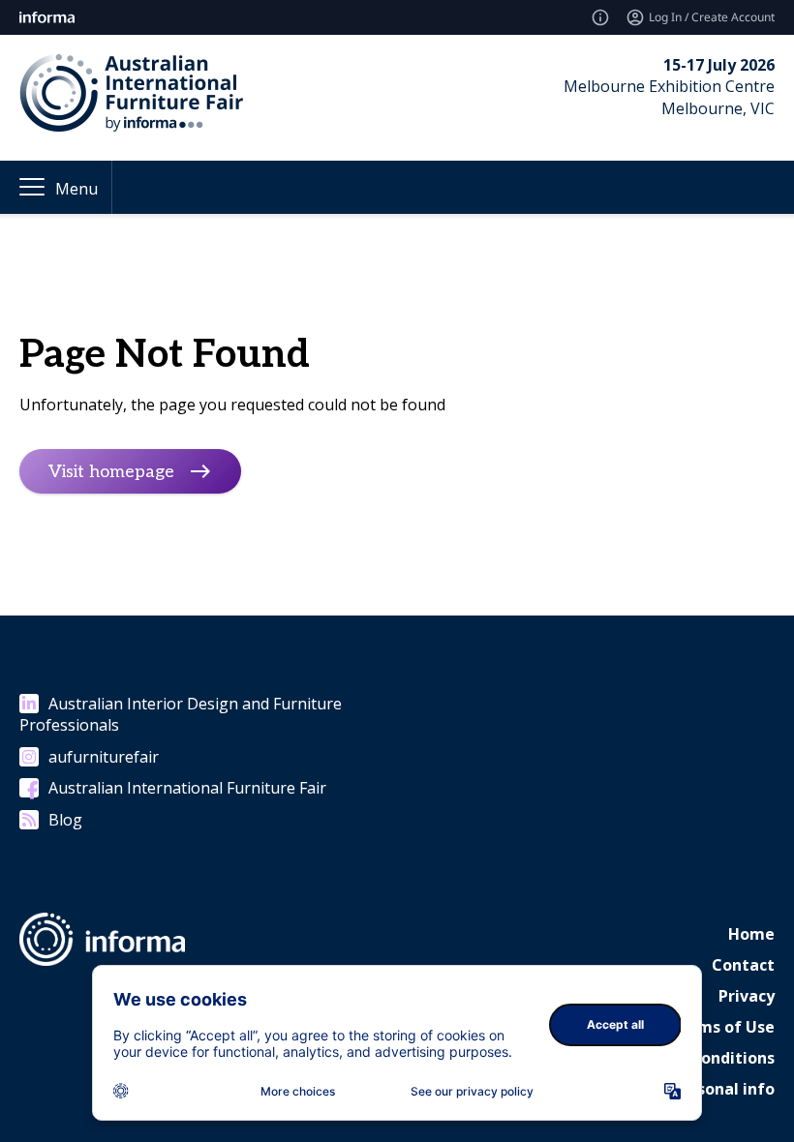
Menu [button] (76, 188)
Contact (743, 965)
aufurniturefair (103, 756)
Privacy (746, 996)
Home (751, 934)
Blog (65, 819)
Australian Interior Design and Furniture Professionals (180, 714)
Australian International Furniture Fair (187, 787)
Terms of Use (722, 1026)
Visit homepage (111, 472)
